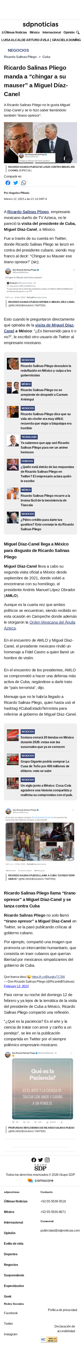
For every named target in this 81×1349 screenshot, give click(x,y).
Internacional (51, 32)
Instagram (10, 1334)
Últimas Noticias (15, 32)
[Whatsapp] (24, 182)
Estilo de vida (13, 1243)
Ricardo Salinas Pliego (20, 57)
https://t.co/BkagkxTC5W (48, 976)
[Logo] (40, 25)
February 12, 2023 (16, 986)
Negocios (11, 1264)
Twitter (8, 1323)
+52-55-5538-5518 (53, 1201)
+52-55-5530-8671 (53, 1212)
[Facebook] (8, 182)
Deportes (10, 1254)
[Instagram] (47, 1159)
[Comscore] (40, 1180)
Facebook (10, 1313)
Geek (7, 1296)
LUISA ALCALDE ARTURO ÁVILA (25, 40)
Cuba (46, 57)
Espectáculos (14, 1286)
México (35, 32)
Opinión (69, 32)
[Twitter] (16, 182)
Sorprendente (14, 1275)
